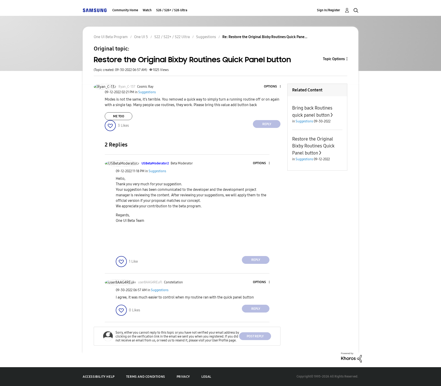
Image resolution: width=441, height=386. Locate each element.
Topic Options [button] (334, 59)
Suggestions (206, 37)
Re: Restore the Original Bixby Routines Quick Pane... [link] (264, 37)
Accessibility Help (99, 377)
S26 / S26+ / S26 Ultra (171, 10)
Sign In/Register (328, 10)
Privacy (183, 377)
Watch (147, 10)
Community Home (125, 10)
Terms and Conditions (145, 377)
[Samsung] (95, 10)
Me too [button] (118, 116)
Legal (206, 377)
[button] (273, 87)
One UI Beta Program (111, 37)
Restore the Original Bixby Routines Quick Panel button (313, 146)
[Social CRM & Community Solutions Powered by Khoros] (351, 357)
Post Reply (255, 336)
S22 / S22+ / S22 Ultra (172, 37)
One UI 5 (141, 37)
